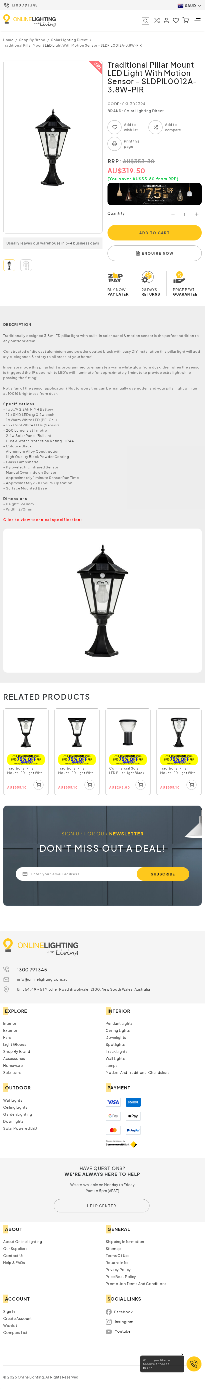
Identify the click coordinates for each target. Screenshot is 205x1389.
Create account (17, 1318)
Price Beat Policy (121, 1276)
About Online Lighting (22, 1241)
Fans (7, 1037)
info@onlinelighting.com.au (42, 979)
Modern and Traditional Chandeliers (138, 1072)
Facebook (123, 1312)
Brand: (116, 110)
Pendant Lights (119, 1023)
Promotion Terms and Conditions (136, 1283)
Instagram (124, 1321)
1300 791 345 (24, 5)
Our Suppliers (15, 1248)
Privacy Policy (118, 1269)
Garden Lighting (17, 1114)
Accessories (14, 1058)
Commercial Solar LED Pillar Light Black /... (126, 771)
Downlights (116, 1037)
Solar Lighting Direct (144, 110)
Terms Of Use (118, 1255)
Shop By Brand (16, 1051)
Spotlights (115, 1044)
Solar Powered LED (20, 1128)
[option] (26, 752)
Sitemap (113, 1248)
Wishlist (10, 1325)
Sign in (9, 1311)
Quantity (116, 213)
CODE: (115, 103)
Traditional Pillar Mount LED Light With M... (25, 771)
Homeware (13, 1065)
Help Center (101, 1205)
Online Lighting (29, 20)
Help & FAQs (14, 1262)
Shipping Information (125, 1241)
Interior (10, 1023)
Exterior (10, 1030)
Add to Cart (154, 232)
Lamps (112, 1065)
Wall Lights (115, 1058)
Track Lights (117, 1051)
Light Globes (14, 1044)
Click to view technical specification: (42, 520)
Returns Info (117, 1262)
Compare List (15, 1332)
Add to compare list (155, 127)
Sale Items (12, 1072)
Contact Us (13, 1255)
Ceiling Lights (118, 1030)
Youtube (122, 1331)
